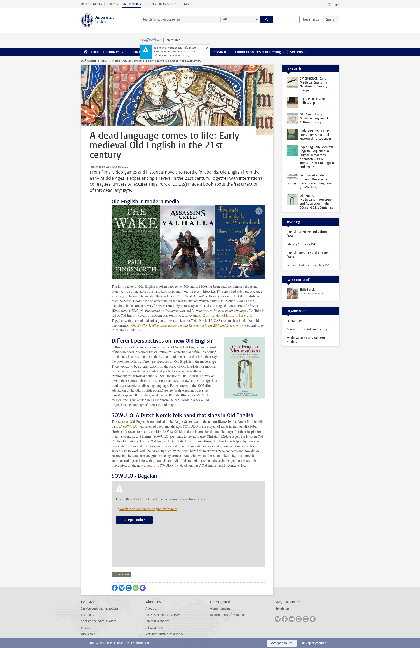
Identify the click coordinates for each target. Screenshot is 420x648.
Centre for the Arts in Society (307, 329)
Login (335, 4)
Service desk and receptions (99, 608)
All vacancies (154, 628)
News (104, 61)
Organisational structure (160, 4)
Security (296, 52)
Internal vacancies (157, 621)
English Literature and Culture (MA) (307, 255)
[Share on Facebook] (115, 588)
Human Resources (105, 52)
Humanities (294, 321)
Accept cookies (134, 519)
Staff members (131, 4)
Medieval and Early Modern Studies (306, 340)
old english (121, 574)
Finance (135, 52)
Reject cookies (315, 643)
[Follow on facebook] (285, 619)
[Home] (85, 52)
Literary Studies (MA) (302, 244)
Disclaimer (88, 634)
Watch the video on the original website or (148, 508)
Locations (87, 615)
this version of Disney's (228, 315)
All (225, 19)
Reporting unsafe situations (228, 615)
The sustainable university (162, 615)
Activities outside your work (164, 634)
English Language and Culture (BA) (307, 234)
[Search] (267, 19)
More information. (139, 643)
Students (112, 4)
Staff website (88, 61)
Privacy (86, 628)
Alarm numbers (220, 608)
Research (219, 52)
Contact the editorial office (98, 621)
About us (151, 608)
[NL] (310, 19)
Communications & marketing (258, 52)
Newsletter (282, 608)
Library (185, 4)
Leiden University (91, 4)
